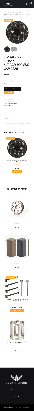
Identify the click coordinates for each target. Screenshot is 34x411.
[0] (30, 5)
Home (5, 13)
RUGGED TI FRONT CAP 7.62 (17, 219)
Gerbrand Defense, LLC (10, 408)
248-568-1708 (24, 389)
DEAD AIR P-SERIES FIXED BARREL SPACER (17, 343)
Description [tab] (8, 118)
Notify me (9, 92)
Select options (17, 247)
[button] (27, 21)
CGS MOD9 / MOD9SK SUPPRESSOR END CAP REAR (17, 161)
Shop (9, 13)
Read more (17, 171)
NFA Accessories (17, 13)
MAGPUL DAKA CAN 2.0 (17, 259)
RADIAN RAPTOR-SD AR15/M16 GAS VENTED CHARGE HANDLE (17, 300)
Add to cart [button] (17, 207)
